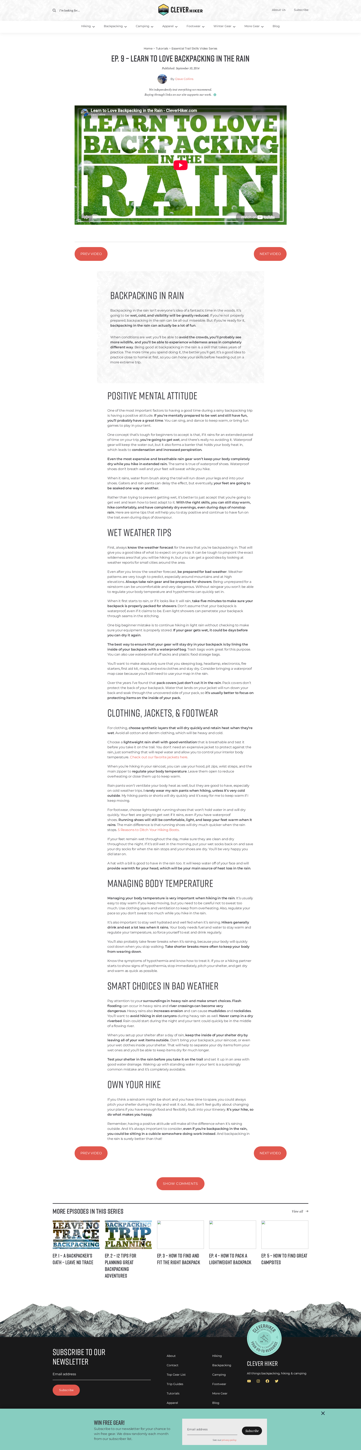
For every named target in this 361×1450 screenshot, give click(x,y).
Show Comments (180, 1184)
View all (297, 1211)
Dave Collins (184, 79)
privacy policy (229, 1440)
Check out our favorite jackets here (158, 757)
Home (148, 48)
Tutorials (162, 48)
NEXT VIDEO (270, 254)
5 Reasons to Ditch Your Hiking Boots (148, 830)
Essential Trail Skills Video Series (194, 48)
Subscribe (66, 1390)
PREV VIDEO (91, 254)
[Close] (323, 1413)
